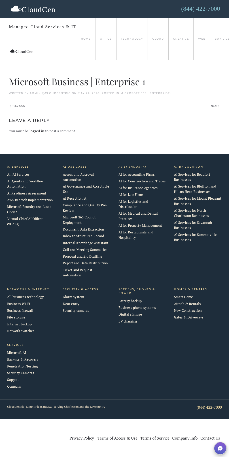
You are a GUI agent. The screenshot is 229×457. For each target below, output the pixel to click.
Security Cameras (20, 373)
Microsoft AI (16, 352)
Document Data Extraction (83, 229)
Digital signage (130, 314)
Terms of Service (155, 438)
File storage (16, 317)
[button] (220, 448)
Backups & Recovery (22, 359)
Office (106, 38)
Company (14, 386)
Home (86, 38)
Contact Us (210, 438)
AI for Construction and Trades (142, 181)
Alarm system (73, 297)
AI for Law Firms (131, 194)
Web (202, 38)
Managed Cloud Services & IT (42, 26)
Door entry (71, 304)
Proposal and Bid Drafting (82, 256)
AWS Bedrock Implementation (30, 200)
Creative (181, 38)
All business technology (25, 297)
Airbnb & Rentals (187, 304)
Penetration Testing (22, 366)
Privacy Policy (82, 438)
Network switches (20, 331)
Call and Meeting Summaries (85, 250)
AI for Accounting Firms (137, 174)
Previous (18, 105)
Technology (132, 38)
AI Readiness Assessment (26, 193)
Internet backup (19, 324)
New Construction (188, 310)
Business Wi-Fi (18, 304)
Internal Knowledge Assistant (85, 243)
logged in (37, 130)
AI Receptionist (75, 198)
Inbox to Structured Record (83, 236)
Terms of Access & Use (118, 438)
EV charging (128, 321)
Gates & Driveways (189, 317)
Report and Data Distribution (85, 263)
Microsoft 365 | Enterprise (145, 93)
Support (13, 380)
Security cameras (76, 310)
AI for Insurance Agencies (138, 188)
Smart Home (183, 297)
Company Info (185, 438)
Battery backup (130, 301)
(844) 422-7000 (209, 407)
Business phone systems (137, 307)
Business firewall (20, 310)
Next (214, 105)
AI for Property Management (140, 225)
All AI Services (18, 174)
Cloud (158, 38)
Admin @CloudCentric (50, 93)
